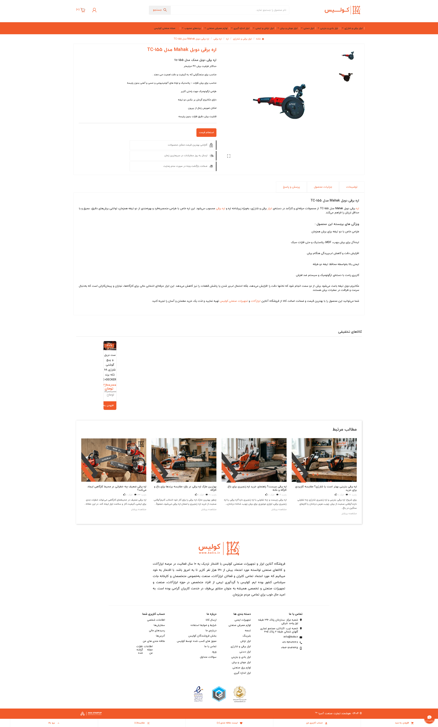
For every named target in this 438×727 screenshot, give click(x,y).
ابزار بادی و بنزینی (241, 657)
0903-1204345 (289, 648)
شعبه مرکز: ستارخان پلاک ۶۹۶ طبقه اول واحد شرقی (278, 621)
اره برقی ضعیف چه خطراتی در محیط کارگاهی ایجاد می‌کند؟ (116, 488)
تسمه (248, 630)
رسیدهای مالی (157, 630)
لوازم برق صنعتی (242, 668)
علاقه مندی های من (154, 641)
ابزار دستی (245, 652)
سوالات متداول (208, 657)
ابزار (270, 208)
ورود (214, 652)
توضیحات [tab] (351, 187)
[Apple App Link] (239, 693)
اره (357, 208)
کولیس (224, 301)
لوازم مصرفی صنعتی (240, 625)
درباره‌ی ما (210, 630)
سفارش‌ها (159, 625)
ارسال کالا (211, 620)
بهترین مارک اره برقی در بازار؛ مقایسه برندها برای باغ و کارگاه (185, 488)
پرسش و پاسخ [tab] (291, 187)
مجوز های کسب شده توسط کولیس (196, 641)
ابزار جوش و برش (241, 662)
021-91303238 (290, 642)
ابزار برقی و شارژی (241, 646)
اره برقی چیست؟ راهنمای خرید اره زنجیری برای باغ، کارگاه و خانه (257, 488)
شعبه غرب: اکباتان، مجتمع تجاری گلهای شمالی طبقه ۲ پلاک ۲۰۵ (279, 630)
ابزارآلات (256, 301)
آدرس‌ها (160, 636)
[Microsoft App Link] (198, 693)
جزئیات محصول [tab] (323, 187)
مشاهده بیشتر (138, 509)
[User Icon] (94, 10)
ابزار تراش (245, 641)
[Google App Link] (219, 693)
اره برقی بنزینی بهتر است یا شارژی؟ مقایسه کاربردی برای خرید (326, 488)
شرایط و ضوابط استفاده (203, 625)
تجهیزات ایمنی (243, 620)
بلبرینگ (247, 636)
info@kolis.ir (291, 637)
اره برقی (220, 208)
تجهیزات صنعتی (238, 301)
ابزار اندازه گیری (242, 673)
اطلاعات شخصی (156, 620)
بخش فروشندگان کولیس (202, 636)
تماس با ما (210, 646)
